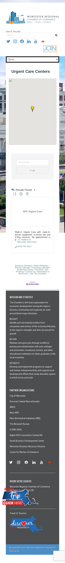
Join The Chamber (38, 273)
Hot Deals (36, 268)
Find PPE (39, 270)
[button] (33, 109)
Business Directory (23, 266)
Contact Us (31, 271)
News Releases (41, 266)
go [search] (33, 170)
